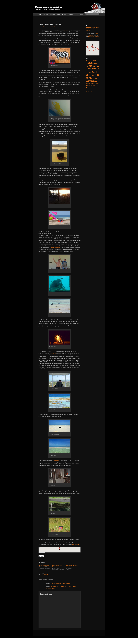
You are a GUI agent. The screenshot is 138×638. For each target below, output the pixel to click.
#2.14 (89, 69)
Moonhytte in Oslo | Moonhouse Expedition (61, 583)
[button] (59, 548)
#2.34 (98, 83)
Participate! (71, 14)
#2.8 (87, 66)
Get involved (89, 18)
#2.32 (93, 83)
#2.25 (92, 78)
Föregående (41, 19)
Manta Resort (48, 179)
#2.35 (87, 85)
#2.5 (93, 63)
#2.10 (70, 573)
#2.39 (97, 85)
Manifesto (45, 14)
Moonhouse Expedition (55, 247)
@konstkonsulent (89, 89)
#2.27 (88, 81)
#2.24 (88, 78)
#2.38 (94, 85)
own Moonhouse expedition (93, 36)
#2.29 (96, 81)
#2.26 (96, 78)
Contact (81, 14)
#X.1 (96, 88)
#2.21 (88, 75)
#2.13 (87, 68)
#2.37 (90, 85)
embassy (74, 31)
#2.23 (97, 75)
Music (94, 89)
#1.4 (92, 60)
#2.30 (87, 83)
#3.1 (93, 88)
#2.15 (94, 68)
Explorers (64, 14)
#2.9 (90, 65)
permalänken (45, 574)
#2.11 (98, 66)
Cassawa (53, 353)
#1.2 (87, 60)
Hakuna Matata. (76, 544)
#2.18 (90, 72)
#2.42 (87, 88)
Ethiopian (66, 30)
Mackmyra (56, 460)
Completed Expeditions (54, 573)
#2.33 (96, 83)
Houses (58, 14)
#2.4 (90, 62)
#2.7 (95, 63)
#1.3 (90, 60)
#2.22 (92, 75)
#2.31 (90, 83)
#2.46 (90, 88)
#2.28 (92, 81)
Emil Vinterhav (53, 26)
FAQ (76, 14)
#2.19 (94, 71)
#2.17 (87, 72)
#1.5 (94, 60)
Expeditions (52, 14)
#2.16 (97, 69)
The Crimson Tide (89, 91)
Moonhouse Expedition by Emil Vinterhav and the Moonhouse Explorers (92, 29)
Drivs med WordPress (69, 633)
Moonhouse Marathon (44, 565)
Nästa (78, 19)
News (40, 14)
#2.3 (87, 63)
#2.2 (96, 60)
